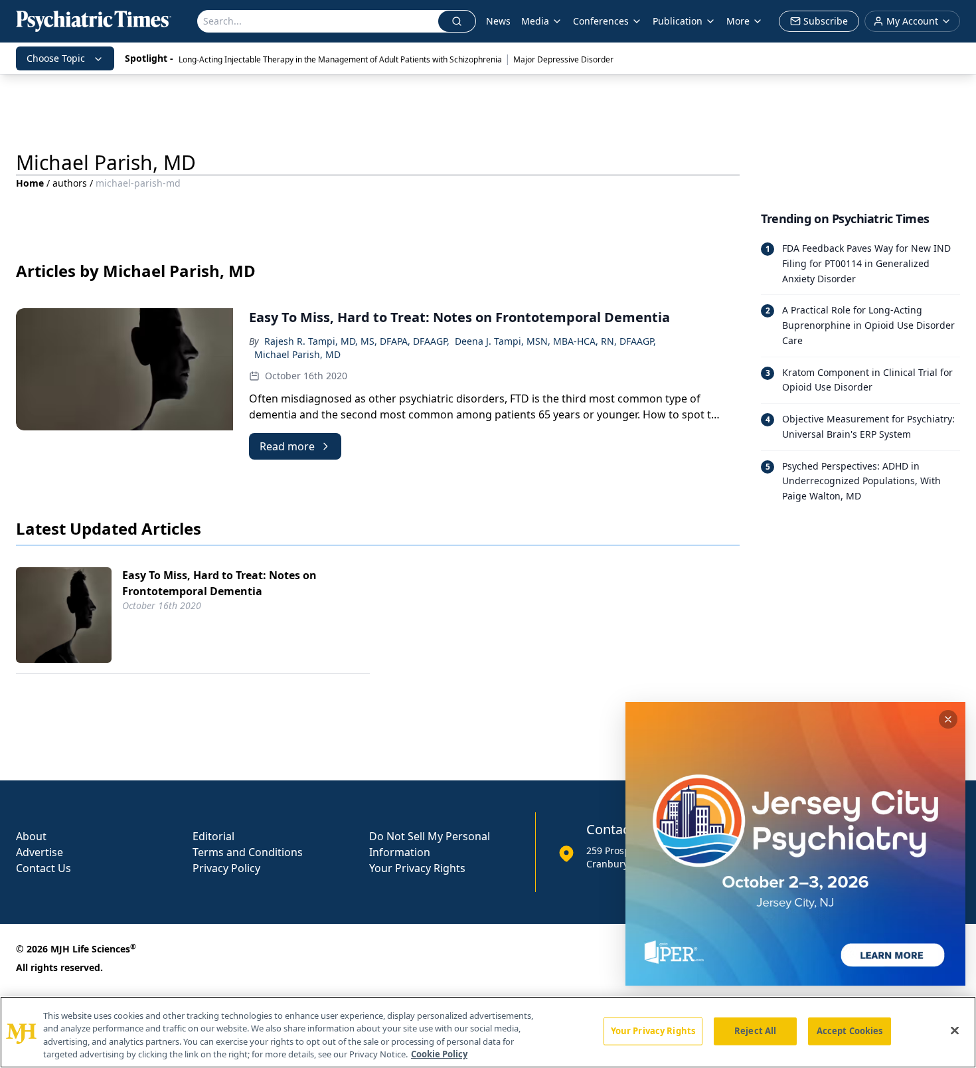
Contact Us (43, 868)
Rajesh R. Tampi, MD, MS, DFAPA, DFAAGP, (356, 341)
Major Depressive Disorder (563, 59)
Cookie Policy (439, 1054)
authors (69, 183)
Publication (677, 21)
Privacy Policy (226, 868)
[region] (488, 1032)
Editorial (213, 836)
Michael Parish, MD (297, 354)
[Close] (954, 1030)
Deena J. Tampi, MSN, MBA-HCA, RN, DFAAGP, (555, 341)
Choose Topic (56, 58)
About (31, 836)
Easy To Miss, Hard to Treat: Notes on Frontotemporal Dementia (219, 583)
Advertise (39, 852)
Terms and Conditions (248, 852)
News (498, 21)
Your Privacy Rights (417, 868)
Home (30, 183)
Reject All (755, 1031)
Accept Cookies (850, 1031)
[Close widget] (948, 719)
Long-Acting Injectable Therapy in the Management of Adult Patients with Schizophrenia (340, 59)
